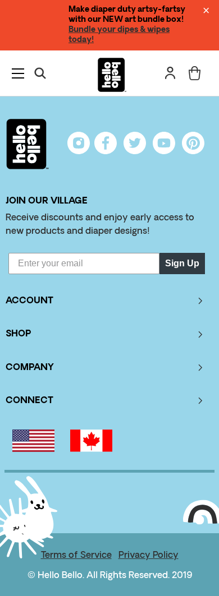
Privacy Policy (148, 555)
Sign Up (182, 263)
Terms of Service (76, 555)
